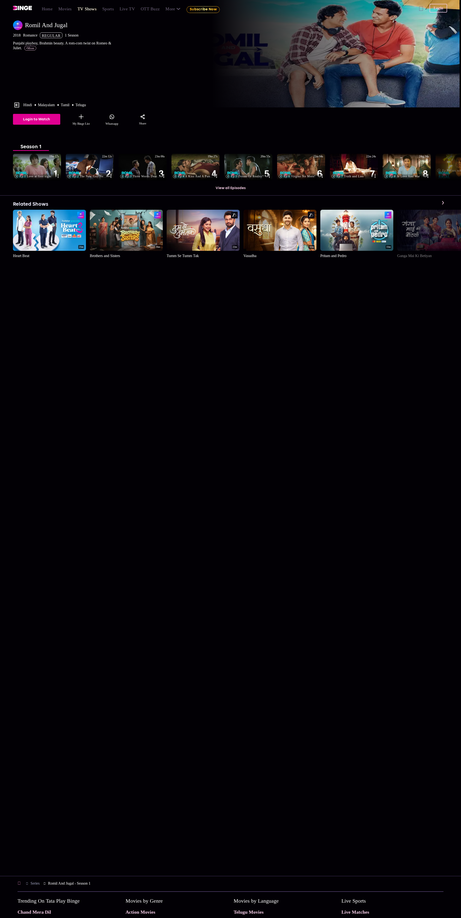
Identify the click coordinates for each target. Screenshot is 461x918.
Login (438, 8)
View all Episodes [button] (231, 188)
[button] (39, 167)
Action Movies (140, 912)
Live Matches (355, 912)
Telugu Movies (249, 912)
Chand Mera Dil (34, 912)
